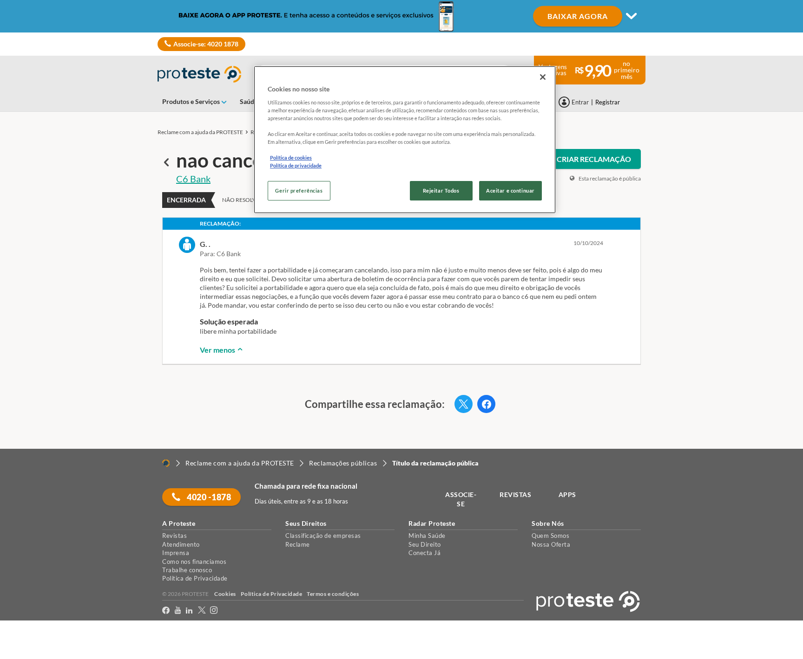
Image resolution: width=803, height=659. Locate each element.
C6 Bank (193, 178)
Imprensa (175, 552)
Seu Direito (424, 544)
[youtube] (178, 610)
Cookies (225, 593)
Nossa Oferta (551, 544)
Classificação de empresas (323, 535)
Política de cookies (291, 158)
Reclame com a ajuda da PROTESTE (200, 132)
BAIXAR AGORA (577, 16)
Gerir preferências (299, 190)
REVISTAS (515, 494)
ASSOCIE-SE (460, 499)
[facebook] (166, 610)
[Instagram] (214, 610)
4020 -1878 (208, 497)
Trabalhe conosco (187, 570)
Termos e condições (333, 593)
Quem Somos (550, 535)
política (596, 636)
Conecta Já (424, 552)
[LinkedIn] (189, 610)
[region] (405, 139)
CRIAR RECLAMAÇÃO (594, 159)
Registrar (607, 102)
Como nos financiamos (194, 561)
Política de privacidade (296, 165)
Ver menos (218, 349)
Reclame (297, 544)
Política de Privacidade (195, 578)
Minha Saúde (427, 535)
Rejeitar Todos (441, 190)
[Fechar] (543, 77)
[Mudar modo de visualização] (401, 16)
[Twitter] (202, 610)
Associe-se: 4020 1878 (205, 44)
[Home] (166, 463)
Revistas (174, 535)
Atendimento (181, 544)
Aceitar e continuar (510, 190)
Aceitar (20, 653)
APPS (567, 494)
